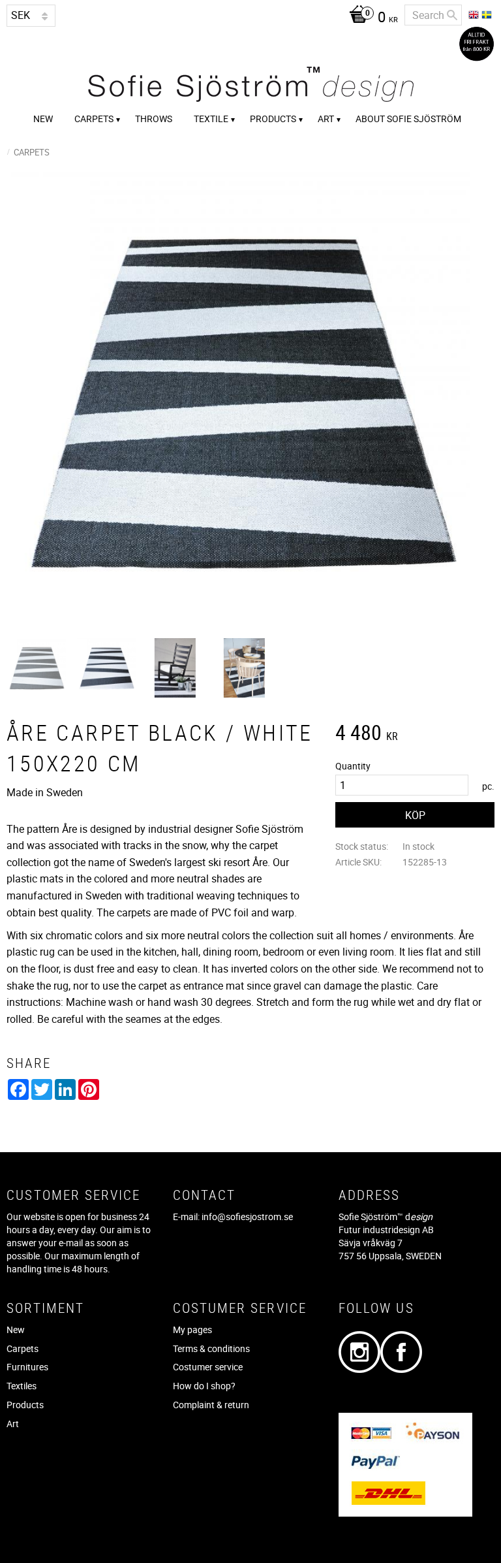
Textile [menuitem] (211, 118)
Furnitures (27, 1367)
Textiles (22, 1385)
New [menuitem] (43, 118)
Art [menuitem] (326, 118)
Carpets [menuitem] (94, 118)
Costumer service (208, 1367)
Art (13, 1423)
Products (25, 1404)
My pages (192, 1329)
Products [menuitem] (273, 118)
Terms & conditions (211, 1348)
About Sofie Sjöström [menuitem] (408, 118)
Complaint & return (211, 1404)
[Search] (452, 15)
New (16, 1329)
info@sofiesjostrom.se (247, 1216)
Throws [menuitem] (153, 118)
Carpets (22, 1348)
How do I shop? (204, 1385)
